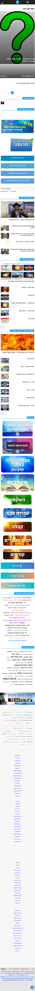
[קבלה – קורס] (5, 392)
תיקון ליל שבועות (6, 681)
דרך (25, 603)
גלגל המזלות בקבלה (10, 600)
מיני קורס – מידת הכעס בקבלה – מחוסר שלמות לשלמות (18, 352)
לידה (7, 725)
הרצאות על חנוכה (17, 610)
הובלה (11, 605)
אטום (25, 712)
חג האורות (22, 717)
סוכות (20, 670)
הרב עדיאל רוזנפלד (28, 717)
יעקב (25, 662)
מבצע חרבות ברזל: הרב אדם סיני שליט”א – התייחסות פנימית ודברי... (22, 234)
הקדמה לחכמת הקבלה (7, 715)
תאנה (23, 744)
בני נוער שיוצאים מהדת (28, 715)
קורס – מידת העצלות (28, 382)
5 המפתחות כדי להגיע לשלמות (25, 374)
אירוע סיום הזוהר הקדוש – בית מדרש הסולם (21, 220)
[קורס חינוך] (5, 321)
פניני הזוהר (17, 736)
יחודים (31, 723)
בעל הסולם (10, 651)
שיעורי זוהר (24, 741)
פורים (10, 670)
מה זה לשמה (20, 728)
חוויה (18, 717)
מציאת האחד (7, 731)
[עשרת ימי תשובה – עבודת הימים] (5, 243)
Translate (13, 191)
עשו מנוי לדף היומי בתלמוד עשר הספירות (17, 181)
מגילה (25, 728)
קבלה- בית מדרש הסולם (18, 971)
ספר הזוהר (15, 670)
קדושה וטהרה (29, 739)
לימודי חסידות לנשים (23, 665)
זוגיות (8, 657)
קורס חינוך (31, 318)
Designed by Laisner (15, 980)
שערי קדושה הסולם (7, 741)
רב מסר (9, 630)
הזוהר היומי (16, 654)
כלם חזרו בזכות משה (22, 615)
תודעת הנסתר (30, 398)
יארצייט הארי (6, 720)
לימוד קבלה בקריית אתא (22, 620)
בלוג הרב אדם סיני (9, 973)
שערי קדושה (20, 679)
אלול (17, 712)
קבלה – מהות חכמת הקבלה (26, 405)
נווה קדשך (22, 733)
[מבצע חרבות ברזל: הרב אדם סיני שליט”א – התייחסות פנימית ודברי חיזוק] (5, 236)
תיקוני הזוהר (29, 684)
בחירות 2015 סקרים (25, 600)
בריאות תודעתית (19, 715)
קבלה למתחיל (12, 673)
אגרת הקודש (30, 712)
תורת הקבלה (14, 682)
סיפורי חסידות (29, 736)
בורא (14, 712)
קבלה (19, 673)
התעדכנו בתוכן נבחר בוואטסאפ (17, 173)
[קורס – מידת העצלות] (5, 384)
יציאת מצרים (30, 359)
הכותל (14, 715)
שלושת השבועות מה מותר (17, 640)
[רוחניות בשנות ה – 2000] (5, 368)
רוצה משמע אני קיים (23, 635)
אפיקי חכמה (16, 651)
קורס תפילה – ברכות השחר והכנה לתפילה (22, 303)
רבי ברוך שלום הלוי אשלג (20, 676)
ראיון (16, 739)
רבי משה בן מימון (10, 739)
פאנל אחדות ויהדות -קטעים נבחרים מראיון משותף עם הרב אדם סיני (22, 250)
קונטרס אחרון (23, 739)
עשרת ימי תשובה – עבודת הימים (25, 241)
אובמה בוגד (27, 597)
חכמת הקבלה (16, 660)
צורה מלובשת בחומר (10, 736)
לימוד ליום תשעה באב (17, 618)
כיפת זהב (18, 723)
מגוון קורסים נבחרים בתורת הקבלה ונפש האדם (21, 281)
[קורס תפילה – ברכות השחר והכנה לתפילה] (5, 305)
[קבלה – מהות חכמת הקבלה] (5, 407)
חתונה (19, 720)
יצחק (22, 662)
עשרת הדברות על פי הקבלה (17, 628)
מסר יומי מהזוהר (14, 731)
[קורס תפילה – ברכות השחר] (5, 313)
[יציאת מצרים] (5, 361)
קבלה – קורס (30, 390)
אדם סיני (30, 651)
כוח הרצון (23, 723)
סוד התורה (4, 733)
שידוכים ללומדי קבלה (17, 638)
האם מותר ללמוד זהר (15, 603)
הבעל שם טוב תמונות (22, 605)
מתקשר (22, 623)
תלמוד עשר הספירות (19, 684)
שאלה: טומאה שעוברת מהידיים (25, 83)
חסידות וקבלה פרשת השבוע (27, 720)
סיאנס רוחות (13, 623)
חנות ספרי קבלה (20, 975)
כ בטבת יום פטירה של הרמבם (20, 613)
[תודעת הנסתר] (5, 400)
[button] (2, 2)
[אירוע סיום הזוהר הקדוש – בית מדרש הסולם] (17, 209)
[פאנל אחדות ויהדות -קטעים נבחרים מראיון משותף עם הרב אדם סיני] (5, 251)
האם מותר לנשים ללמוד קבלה (26, 654)
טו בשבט (9, 660)
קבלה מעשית (4, 673)
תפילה (11, 684)
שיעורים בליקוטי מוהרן (16, 741)
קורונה (31, 676)
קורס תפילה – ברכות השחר (26, 311)
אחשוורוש (17, 597)
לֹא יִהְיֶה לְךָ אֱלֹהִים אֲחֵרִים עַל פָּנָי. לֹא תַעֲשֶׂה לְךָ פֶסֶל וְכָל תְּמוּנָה (20, 725)
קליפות (27, 676)
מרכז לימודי (11, 975)
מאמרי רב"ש (30, 728)
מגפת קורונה (7, 620)
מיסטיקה (9, 668)
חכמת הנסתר (27, 660)
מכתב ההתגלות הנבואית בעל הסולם (25, 731)
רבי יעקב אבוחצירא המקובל (17, 633)
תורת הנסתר (28, 682)
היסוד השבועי (27, 657)
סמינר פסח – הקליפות (28, 287)
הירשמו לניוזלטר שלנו (17, 158)
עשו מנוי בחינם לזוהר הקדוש (17, 165)
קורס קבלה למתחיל (20, 630)
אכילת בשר (21, 712)
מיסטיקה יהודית (29, 670)
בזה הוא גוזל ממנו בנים (7, 712)
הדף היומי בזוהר (6, 971)
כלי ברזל (6, 613)
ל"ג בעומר (18, 662)
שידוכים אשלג (9, 635)
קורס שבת (31, 295)
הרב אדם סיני (16, 657)
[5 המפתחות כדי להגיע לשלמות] (5, 376)
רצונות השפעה (29, 741)
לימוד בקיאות (9, 615)
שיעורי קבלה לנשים (28, 679)
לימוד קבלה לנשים (26, 668)
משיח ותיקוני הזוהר (28, 733)
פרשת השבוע (27, 673)
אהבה (26, 651)
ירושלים (27, 723)
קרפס (19, 739)
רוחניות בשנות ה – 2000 (27, 366)
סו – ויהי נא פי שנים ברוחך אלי (13, 733)
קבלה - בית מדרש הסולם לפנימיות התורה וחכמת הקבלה (20, 976)
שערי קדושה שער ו (28, 744)
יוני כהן (30, 662)
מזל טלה (15, 728)
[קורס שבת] (5, 297)
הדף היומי (17, 865)
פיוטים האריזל (23, 736)
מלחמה (23, 670)
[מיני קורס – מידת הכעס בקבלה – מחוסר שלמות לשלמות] (17, 342)
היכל (6, 605)
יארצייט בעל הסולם (13, 720)
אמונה (21, 651)
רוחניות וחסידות (17, 948)
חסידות (14, 717)
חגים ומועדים (17, 806)
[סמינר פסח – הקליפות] (5, 289)
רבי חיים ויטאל (11, 676)
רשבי (6, 676)
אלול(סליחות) (8, 597)
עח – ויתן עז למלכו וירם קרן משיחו (17, 625)
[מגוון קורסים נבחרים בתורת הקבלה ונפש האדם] (5, 228)
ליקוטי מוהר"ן (16, 668)
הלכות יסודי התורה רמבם (17, 608)
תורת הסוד (21, 681)
